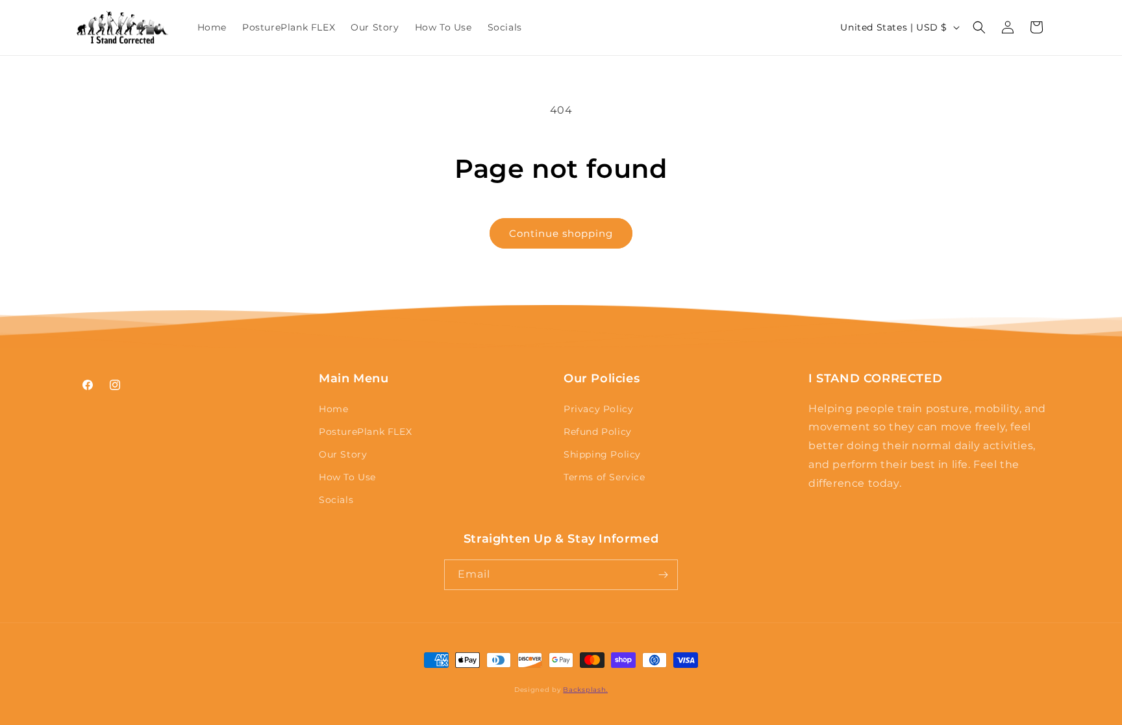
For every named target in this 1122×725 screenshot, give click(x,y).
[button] (979, 27)
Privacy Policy (598, 409)
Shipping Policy (602, 454)
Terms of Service (604, 477)
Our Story (343, 454)
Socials (336, 500)
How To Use (347, 477)
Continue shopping (561, 233)
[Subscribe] (663, 574)
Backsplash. (585, 689)
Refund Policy (598, 431)
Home (333, 409)
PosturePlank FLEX (365, 431)
